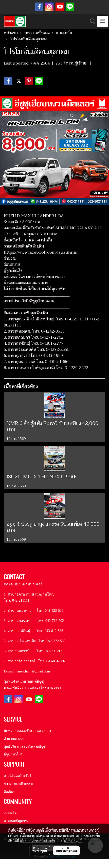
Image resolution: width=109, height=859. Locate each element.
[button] (91, 21)
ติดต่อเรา (10, 791)
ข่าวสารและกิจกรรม (18, 784)
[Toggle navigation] (102, 21)
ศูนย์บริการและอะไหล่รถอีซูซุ (25, 746)
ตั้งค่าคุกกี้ (39, 850)
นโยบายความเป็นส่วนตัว (37, 840)
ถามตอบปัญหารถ (16, 821)
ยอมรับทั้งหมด (66, 850)
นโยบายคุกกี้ (73, 840)
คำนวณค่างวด (14, 739)
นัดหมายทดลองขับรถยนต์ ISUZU (27, 731)
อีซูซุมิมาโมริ (13, 754)
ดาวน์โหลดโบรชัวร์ (17, 776)
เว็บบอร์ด (10, 813)
